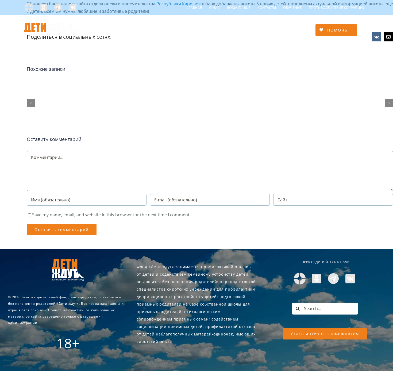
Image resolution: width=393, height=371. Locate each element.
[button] (31, 103)
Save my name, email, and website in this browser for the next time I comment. (111, 215)
